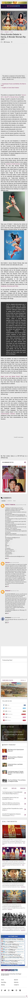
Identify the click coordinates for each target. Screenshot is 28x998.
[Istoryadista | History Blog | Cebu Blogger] (13, 6)
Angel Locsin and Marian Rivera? (10, 376)
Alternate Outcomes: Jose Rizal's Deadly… (11, 955)
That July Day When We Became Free (14, 687)
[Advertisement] (14, 59)
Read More (14, 692)
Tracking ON (17, 965)
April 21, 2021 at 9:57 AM (14, 562)
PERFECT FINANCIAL (10, 504)
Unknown (7, 562)
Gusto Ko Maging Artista (10, 476)
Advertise (16, 982)
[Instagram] (8, 990)
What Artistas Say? (8, 489)
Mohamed (7, 590)
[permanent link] (11, 42)
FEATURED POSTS (7, 680)
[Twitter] (5, 990)
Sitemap (3, 984)
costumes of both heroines (13, 164)
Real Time (12, 965)
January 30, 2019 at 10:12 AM (21, 504)
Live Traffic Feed (13, 936)
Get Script (8, 965)
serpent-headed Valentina (8, 413)
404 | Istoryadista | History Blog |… (10, 939)
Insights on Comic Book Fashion (10, 87)
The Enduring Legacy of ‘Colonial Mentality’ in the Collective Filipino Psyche (16, 773)
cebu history (14, 682)
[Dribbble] (16, 990)
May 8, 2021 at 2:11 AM (15, 590)
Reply (6, 558)
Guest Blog (3, 982)
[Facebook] (1, 990)
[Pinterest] (20, 990)
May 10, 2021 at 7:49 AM (15, 617)
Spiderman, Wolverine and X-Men (9, 286)
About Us (16, 979)
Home (2, 979)
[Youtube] (12, 990)
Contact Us (16, 984)
